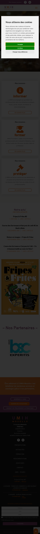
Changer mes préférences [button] (20, 52)
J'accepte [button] (20, 44)
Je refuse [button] (20, 48)
